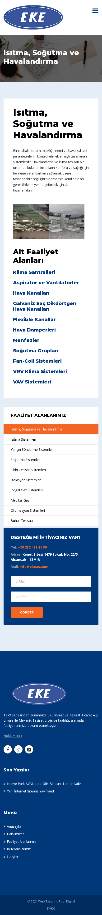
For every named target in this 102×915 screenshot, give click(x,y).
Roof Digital (67, 901)
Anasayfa (14, 826)
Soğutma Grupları (35, 350)
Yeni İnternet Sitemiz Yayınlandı (31, 791)
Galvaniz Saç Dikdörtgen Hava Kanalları (44, 306)
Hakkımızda (13, 735)
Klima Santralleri (34, 272)
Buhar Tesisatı (22, 520)
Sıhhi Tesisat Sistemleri (28, 470)
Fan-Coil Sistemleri (37, 361)
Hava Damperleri (34, 330)
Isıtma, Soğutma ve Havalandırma (37, 429)
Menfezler (26, 340)
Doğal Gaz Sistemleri (27, 490)
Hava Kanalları (31, 293)
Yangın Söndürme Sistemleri (32, 449)
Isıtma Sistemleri (23, 439)
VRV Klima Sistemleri (40, 371)
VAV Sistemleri (32, 382)
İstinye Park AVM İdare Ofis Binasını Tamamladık (44, 783)
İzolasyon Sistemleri (26, 480)
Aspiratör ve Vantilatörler (46, 282)
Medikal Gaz (20, 500)
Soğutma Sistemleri (26, 459)
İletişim (12, 856)
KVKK (51, 908)
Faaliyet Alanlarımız (21, 841)
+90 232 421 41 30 (32, 547)
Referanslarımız (19, 849)
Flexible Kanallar (34, 319)
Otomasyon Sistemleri (28, 510)
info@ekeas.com (34, 566)
